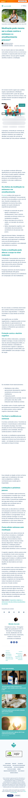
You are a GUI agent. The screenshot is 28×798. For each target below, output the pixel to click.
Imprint (19, 769)
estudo (5, 195)
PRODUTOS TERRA (22, 1)
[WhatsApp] (23, 612)
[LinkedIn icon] (14, 642)
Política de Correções (19, 767)
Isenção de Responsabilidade (10, 770)
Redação (14, 763)
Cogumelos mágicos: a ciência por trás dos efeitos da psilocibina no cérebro (13, 601)
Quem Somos (8, 763)
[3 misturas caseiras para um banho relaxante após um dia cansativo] (14, 701)
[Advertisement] (14, 74)
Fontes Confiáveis (7, 765)
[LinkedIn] (18, 612)
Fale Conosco (21, 770)
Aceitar (10, 795)
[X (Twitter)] (9, 612)
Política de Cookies (11, 769)
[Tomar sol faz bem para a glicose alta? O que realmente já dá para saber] (14, 723)
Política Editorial (8, 767)
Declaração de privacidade (19, 765)
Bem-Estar (22, 45)
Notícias (18, 45)
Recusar (17, 795)
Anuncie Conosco (14, 772)
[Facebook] (4, 612)
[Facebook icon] (11, 642)
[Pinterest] (14, 612)
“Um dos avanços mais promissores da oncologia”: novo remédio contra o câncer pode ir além (14, 688)
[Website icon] (17, 642)
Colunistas (20, 763)
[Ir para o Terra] (4, 1)
